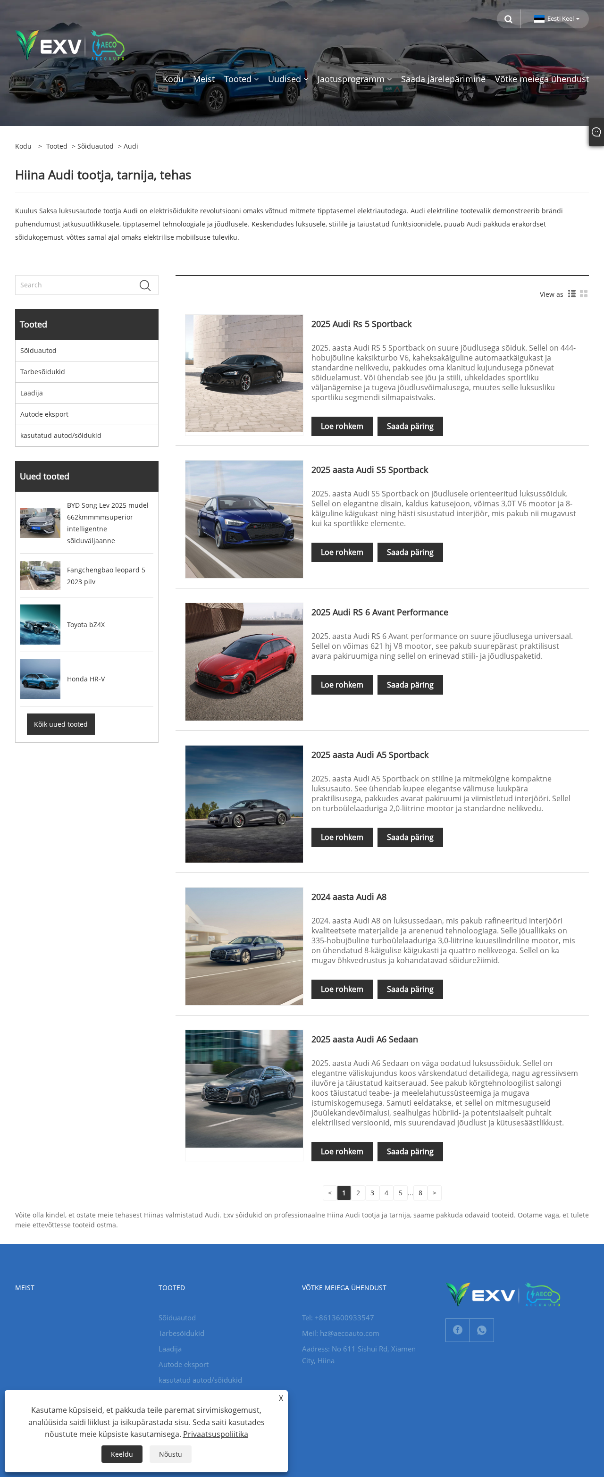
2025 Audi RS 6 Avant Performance (379, 612)
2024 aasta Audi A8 (348, 896)
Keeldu (122, 1454)
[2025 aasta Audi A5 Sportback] (244, 803)
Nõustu (170, 1454)
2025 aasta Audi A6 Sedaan (364, 1039)
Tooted (56, 146)
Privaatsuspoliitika (215, 1434)
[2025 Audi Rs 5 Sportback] (244, 373)
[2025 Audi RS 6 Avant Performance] (244, 660)
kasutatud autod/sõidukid (60, 435)
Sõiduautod (95, 146)
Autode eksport (44, 414)
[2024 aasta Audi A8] (244, 945)
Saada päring (410, 426)
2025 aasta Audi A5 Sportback (369, 754)
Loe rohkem (342, 426)
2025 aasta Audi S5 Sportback (369, 469)
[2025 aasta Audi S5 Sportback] (244, 518)
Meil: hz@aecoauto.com (340, 1333)
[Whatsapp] (482, 1330)
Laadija (31, 392)
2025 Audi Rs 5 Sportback (361, 323)
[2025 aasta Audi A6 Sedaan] (244, 1087)
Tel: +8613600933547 (338, 1317)
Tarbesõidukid (42, 371)
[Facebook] (457, 1330)
